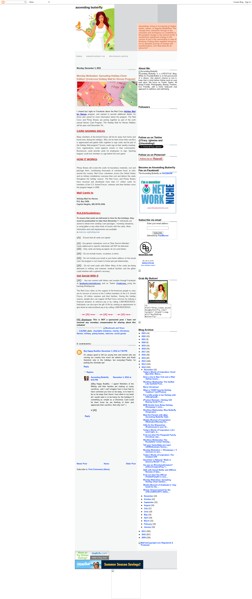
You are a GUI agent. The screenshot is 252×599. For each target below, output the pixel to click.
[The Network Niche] (158, 212)
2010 (144, 534)
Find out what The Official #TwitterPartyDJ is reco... (155, 476)
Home (106, 464)
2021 (144, 339)
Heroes (80, 333)
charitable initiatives (102, 331)
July (146, 508)
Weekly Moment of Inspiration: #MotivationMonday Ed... (157, 421)
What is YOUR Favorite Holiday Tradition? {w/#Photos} (157, 391)
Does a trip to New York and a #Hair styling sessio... (159, 378)
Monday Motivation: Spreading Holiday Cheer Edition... (157, 481)
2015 (144, 358)
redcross (109, 333)
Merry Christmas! (151, 387)
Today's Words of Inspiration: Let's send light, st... (159, 431)
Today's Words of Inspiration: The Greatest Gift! (158, 456)
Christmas (124, 331)
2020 (144, 342)
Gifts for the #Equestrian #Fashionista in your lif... (155, 426)
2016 (144, 355)
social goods (120, 333)
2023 (144, 333)
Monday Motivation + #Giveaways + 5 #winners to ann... (160, 451)
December (149, 370)
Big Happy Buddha (92, 351)
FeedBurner (163, 235)
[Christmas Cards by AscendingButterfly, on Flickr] (113, 106)
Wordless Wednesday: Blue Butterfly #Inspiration (159, 411)
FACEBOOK (167, 173)
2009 (144, 537)
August (147, 505)
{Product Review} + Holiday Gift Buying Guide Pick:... (157, 401)
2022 (144, 336)
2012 (144, 367)
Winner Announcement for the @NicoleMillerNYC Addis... (156, 491)
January (148, 527)
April (146, 518)
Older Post (131, 464)
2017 (144, 352)
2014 (144, 361)
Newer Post (82, 464)
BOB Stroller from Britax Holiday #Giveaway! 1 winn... (158, 406)
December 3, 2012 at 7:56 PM (114, 351)
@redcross (121, 283)
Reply (86, 367)
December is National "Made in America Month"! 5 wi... (157, 461)
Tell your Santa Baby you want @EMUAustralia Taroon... (157, 446)
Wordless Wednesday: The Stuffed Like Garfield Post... (158, 383)
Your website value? (148, 265)
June (146, 512)
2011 (144, 531)
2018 (144, 349)
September (149, 502)
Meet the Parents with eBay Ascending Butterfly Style (155, 416)
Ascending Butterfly (89, 7)
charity (116, 331)
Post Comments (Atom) (99, 469)
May (146, 515)
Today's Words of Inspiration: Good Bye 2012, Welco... (159, 373)
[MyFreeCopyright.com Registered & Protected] (158, 545)
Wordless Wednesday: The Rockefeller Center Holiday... (157, 441)
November (149, 496)
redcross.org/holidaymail (89, 232)
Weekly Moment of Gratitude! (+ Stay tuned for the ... (159, 486)
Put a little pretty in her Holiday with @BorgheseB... (159, 396)
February (148, 524)
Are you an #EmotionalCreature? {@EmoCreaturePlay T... (158, 466)
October (148, 499)
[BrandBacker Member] (146, 255)
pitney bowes (98, 333)
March (147, 521)
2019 (144, 346)
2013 (144, 364)
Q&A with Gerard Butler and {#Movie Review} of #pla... (159, 471)
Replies (90, 372)
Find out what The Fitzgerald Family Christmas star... (159, 436)
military (87, 333)
